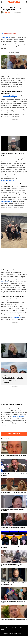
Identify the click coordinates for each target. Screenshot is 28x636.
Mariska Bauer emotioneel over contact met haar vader (13, 619)
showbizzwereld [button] (16, 317)
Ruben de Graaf (8, 12)
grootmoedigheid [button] (6, 201)
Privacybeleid (8, 627)
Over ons (2, 627)
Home (2, 5)
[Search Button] (26, 2)
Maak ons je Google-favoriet (10, 33)
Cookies (21, 627)
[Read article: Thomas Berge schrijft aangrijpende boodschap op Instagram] (14, 593)
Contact (2, 629)
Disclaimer (16, 627)
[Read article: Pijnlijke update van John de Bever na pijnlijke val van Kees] (14, 447)
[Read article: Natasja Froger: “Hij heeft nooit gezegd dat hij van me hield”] (14, 519)
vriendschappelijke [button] (17, 416)
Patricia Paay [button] (4, 37)
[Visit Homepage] (14, 2)
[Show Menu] (1, 2)
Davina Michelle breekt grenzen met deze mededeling (13, 492)
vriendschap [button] (4, 281)
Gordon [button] (22, 76)
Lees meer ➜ (14, 434)
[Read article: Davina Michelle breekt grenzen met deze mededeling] (14, 484)
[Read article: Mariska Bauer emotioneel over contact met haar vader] (14, 611)
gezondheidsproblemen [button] (10, 96)
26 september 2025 (17, 12)
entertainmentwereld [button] (7, 180)
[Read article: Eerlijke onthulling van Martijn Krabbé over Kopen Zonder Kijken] (14, 501)
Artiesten (5, 5)
